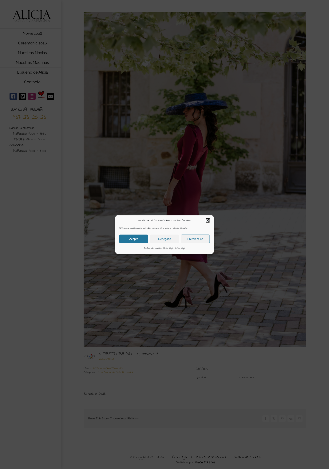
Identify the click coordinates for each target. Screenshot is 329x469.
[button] (208, 220)
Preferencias (195, 238)
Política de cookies (152, 248)
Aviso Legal (168, 248)
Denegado (164, 238)
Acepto (133, 238)
